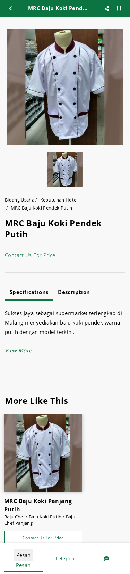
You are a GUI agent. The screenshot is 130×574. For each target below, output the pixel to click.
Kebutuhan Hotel (59, 200)
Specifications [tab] (29, 291)
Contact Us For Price (30, 255)
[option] (65, 87)
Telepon (65, 558)
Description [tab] (74, 291)
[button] (18, 350)
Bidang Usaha (19, 200)
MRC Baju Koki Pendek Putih (41, 208)
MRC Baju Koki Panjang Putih (38, 505)
